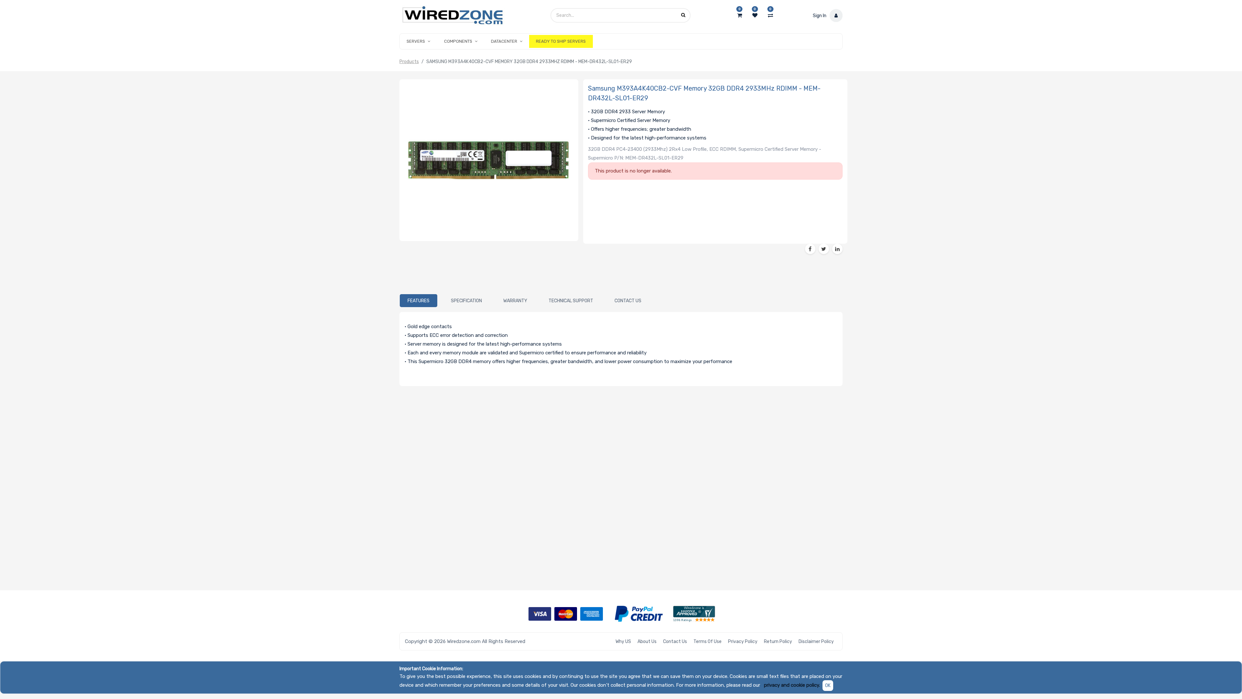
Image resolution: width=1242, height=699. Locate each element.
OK (828, 685)
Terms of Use (707, 641)
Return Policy (778, 641)
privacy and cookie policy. (792, 685)
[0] (739, 15)
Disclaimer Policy (816, 641)
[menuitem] (560, 41)
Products (409, 61)
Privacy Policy (742, 641)
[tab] (418, 300)
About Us (647, 641)
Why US (623, 641)
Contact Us (675, 641)
